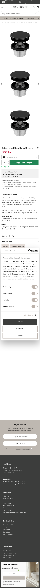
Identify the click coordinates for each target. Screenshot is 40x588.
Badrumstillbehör (11, 22)
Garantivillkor (7, 503)
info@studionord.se (15, 470)
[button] (20, 157)
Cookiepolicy (7, 508)
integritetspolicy (7, 582)
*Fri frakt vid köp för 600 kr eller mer (15, 512)
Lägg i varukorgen (24, 162)
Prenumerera (20, 443)
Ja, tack (13, 578)
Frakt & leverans (8, 498)
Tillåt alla (20, 322)
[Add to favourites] (38, 147)
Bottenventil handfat (31, 22)
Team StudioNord (9, 525)
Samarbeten (7, 532)
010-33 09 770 (13, 468)
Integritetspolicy (8, 505)
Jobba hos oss (8, 534)
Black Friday (7, 510)
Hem (2, 22)
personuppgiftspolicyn (23, 449)
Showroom (6, 529)
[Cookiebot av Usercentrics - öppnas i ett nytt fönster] (28, 250)
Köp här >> (32, 186)
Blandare (20, 22)
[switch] (34, 293)
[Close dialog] (37, 563)
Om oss (5, 527)
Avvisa (20, 335)
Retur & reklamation (9, 501)
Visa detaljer (28, 315)
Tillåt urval (20, 329)
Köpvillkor (6, 496)
